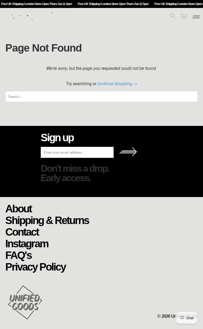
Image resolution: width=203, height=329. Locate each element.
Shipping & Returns (47, 220)
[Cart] (184, 17)
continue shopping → (117, 83)
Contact (22, 231)
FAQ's (18, 255)
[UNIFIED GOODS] (36, 19)
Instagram (26, 243)
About (18, 208)
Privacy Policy (35, 266)
